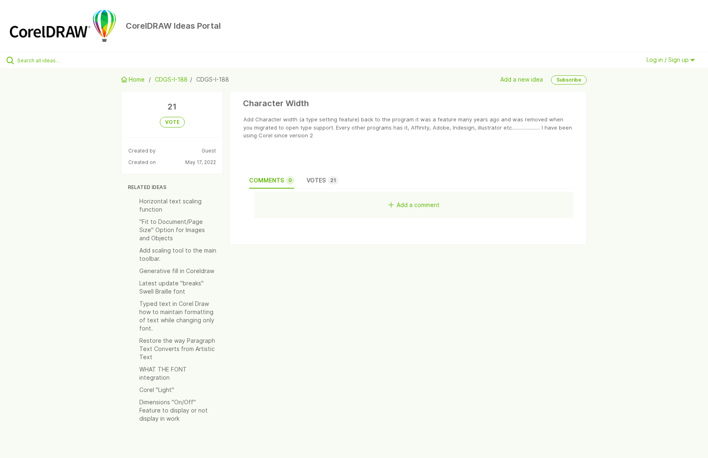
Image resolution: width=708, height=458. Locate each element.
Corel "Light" (156, 389)
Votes (321, 180)
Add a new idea (521, 79)
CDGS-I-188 (171, 79)
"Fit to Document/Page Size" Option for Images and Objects (172, 230)
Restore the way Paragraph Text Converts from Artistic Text (177, 348)
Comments (270, 180)
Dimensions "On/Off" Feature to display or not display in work (173, 410)
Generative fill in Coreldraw (176, 270)
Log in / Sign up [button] (668, 59)
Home (136, 79)
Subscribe (568, 80)
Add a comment (418, 204)
